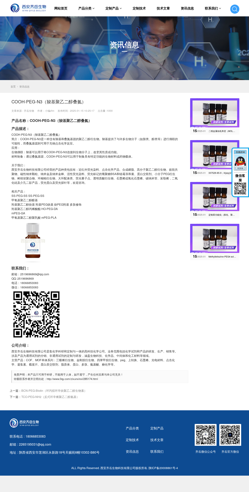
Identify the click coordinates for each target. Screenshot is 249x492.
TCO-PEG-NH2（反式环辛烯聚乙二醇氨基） (50, 397)
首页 (13, 86)
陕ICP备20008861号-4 (163, 468)
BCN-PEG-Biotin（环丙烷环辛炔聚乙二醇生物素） (54, 390)
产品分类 (85, 8)
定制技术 (139, 8)
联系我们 (211, 8)
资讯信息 (187, 8)
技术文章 (163, 8)
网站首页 (60, 8)
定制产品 (112, 8)
